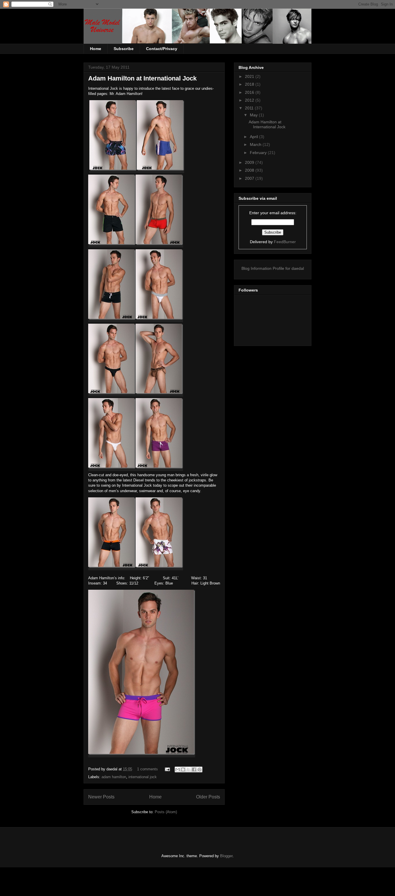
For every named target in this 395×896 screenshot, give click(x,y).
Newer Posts (101, 796)
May (254, 115)
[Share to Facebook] (194, 769)
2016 (250, 92)
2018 (250, 84)
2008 (250, 170)
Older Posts (208, 796)
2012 (250, 100)
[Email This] (177, 769)
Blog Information (256, 268)
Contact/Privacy (161, 48)
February (259, 152)
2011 (250, 108)
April (254, 136)
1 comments (147, 769)
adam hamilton (113, 777)
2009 (250, 162)
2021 (250, 76)
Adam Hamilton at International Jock (142, 78)
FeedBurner (285, 241)
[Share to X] (188, 769)
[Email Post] (167, 769)
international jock (142, 777)
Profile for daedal (288, 268)
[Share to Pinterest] (199, 769)
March (256, 144)
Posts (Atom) (166, 812)
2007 (250, 178)
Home (95, 48)
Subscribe (124, 48)
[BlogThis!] (183, 769)
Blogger (226, 856)
